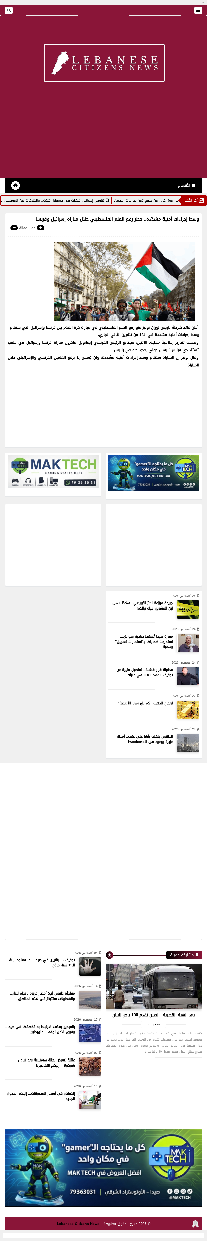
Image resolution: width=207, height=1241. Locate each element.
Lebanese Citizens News (78, 1223)
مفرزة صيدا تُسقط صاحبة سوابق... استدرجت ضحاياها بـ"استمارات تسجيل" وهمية (144, 641)
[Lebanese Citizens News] (103, 64)
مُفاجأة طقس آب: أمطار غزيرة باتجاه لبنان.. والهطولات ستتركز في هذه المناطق (42, 996)
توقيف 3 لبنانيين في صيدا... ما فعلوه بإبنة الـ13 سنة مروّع (42, 963)
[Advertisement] (103, 137)
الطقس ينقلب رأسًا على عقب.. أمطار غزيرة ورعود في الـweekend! (145, 739)
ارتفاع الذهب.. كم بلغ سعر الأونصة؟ (145, 703)
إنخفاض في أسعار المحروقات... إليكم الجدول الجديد (41, 1096)
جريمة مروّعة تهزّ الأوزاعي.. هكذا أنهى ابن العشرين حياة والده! (142, 606)
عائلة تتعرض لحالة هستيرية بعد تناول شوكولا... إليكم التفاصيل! (46, 1063)
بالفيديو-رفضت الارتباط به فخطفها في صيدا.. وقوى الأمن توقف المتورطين (40, 1029)
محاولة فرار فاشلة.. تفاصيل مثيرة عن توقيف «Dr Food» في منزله (145, 672)
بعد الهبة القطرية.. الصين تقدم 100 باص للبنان (153, 1015)
